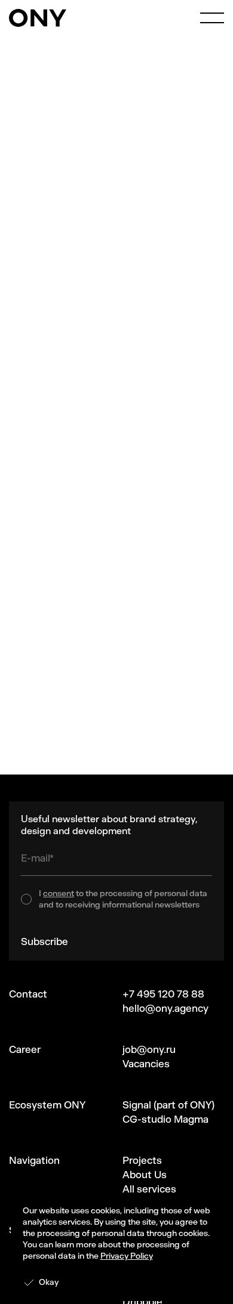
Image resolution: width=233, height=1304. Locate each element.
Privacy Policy (126, 1256)
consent (58, 893)
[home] (37, 18)
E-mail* (37, 858)
